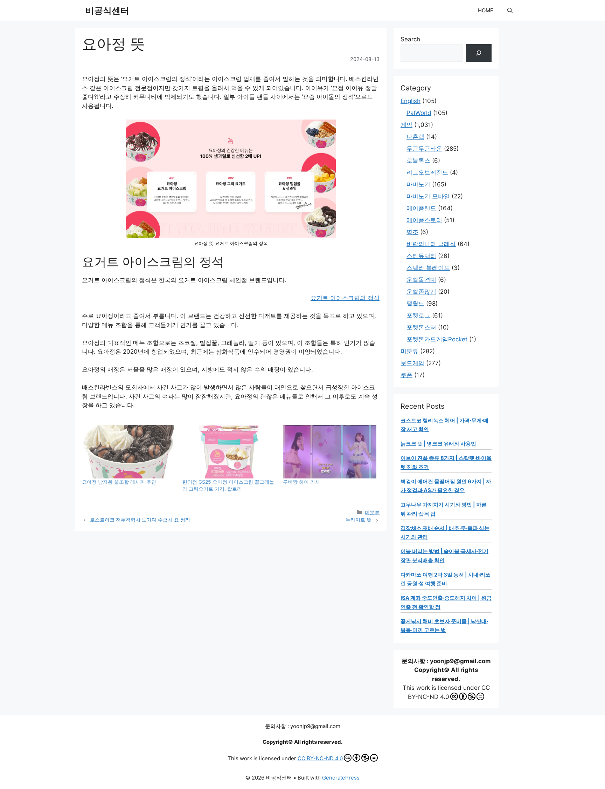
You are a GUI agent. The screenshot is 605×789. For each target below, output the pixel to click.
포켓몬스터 (421, 327)
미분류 (372, 512)
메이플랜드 (421, 208)
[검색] (479, 53)
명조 (412, 232)
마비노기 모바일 (428, 196)
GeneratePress (341, 777)
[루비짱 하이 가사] (329, 451)
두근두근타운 (424, 148)
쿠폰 (406, 375)
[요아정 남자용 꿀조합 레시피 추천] (128, 451)
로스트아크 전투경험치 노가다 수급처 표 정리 (140, 520)
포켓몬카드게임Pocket (436, 339)
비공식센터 (107, 10)
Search (410, 39)
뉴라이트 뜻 (358, 520)
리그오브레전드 (427, 172)
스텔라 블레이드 (428, 267)
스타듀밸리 (421, 255)
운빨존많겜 (421, 291)
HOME (485, 10)
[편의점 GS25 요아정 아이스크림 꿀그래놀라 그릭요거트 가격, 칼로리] (229, 451)
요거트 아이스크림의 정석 (345, 297)
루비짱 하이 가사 (301, 482)
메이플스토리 (424, 220)
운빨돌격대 (421, 279)
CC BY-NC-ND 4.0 (320, 758)
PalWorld (418, 112)
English (410, 100)
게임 (406, 124)
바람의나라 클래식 (431, 243)
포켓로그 (418, 315)
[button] (510, 10)
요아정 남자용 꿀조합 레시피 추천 (119, 482)
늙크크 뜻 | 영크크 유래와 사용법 (438, 443)
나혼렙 (415, 136)
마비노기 (418, 184)
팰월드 (415, 303)
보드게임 (412, 363)
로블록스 (418, 160)
